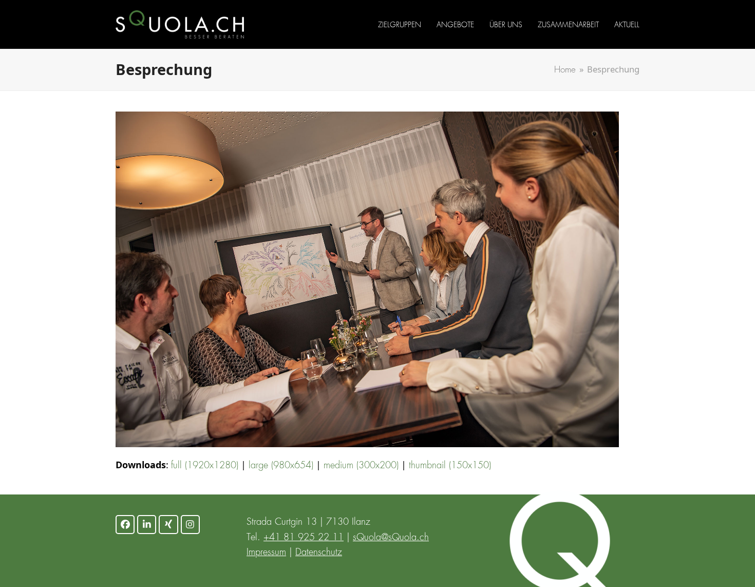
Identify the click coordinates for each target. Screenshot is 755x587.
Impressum (266, 552)
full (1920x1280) (204, 465)
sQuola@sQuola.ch (391, 537)
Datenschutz (318, 552)
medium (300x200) (361, 465)
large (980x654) (281, 465)
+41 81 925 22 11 (303, 537)
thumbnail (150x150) (450, 465)
